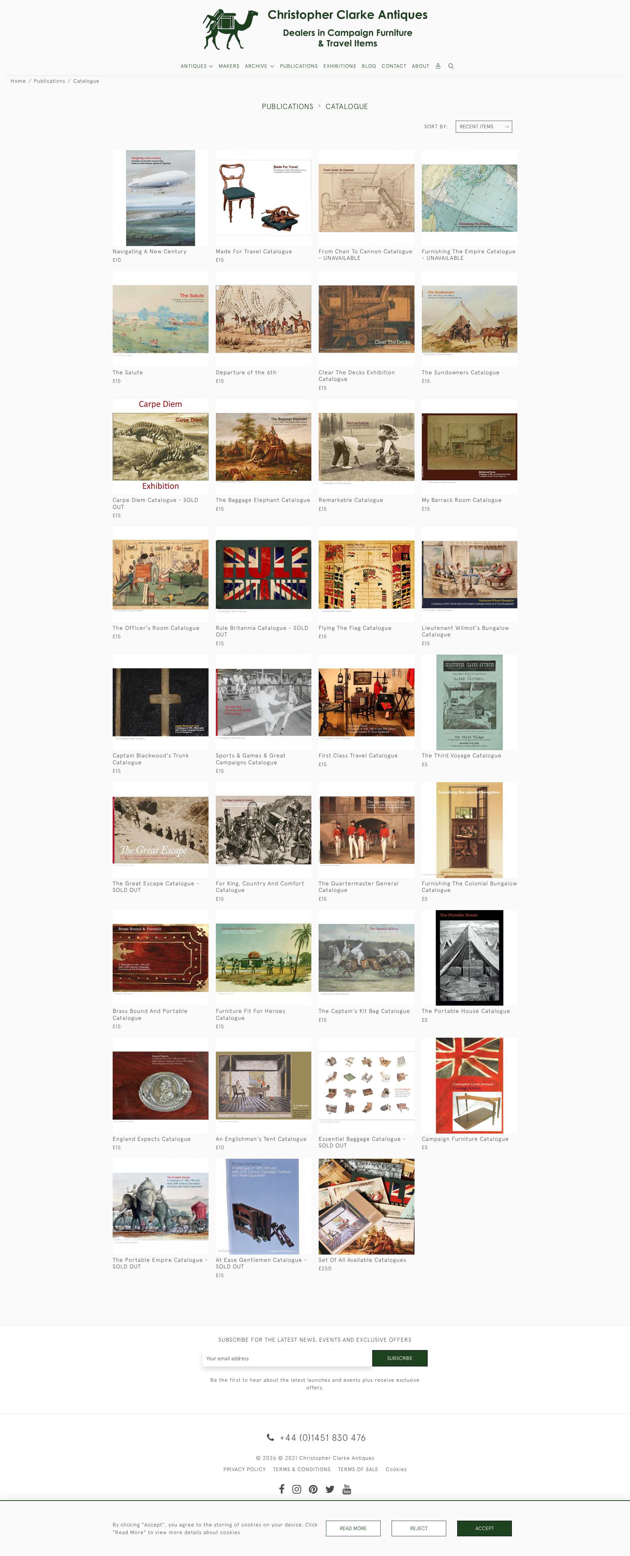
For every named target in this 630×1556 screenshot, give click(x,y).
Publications (299, 66)
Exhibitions (339, 66)
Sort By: (436, 126)
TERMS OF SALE (358, 1469)
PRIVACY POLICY (244, 1469)
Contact (394, 66)
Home (18, 81)
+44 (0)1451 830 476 (321, 1437)
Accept (484, 1528)
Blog (369, 66)
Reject (419, 1528)
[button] (451, 66)
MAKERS (229, 66)
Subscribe (400, 1358)
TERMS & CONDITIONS (302, 1469)
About (420, 66)
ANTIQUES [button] (195, 66)
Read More (353, 1528)
